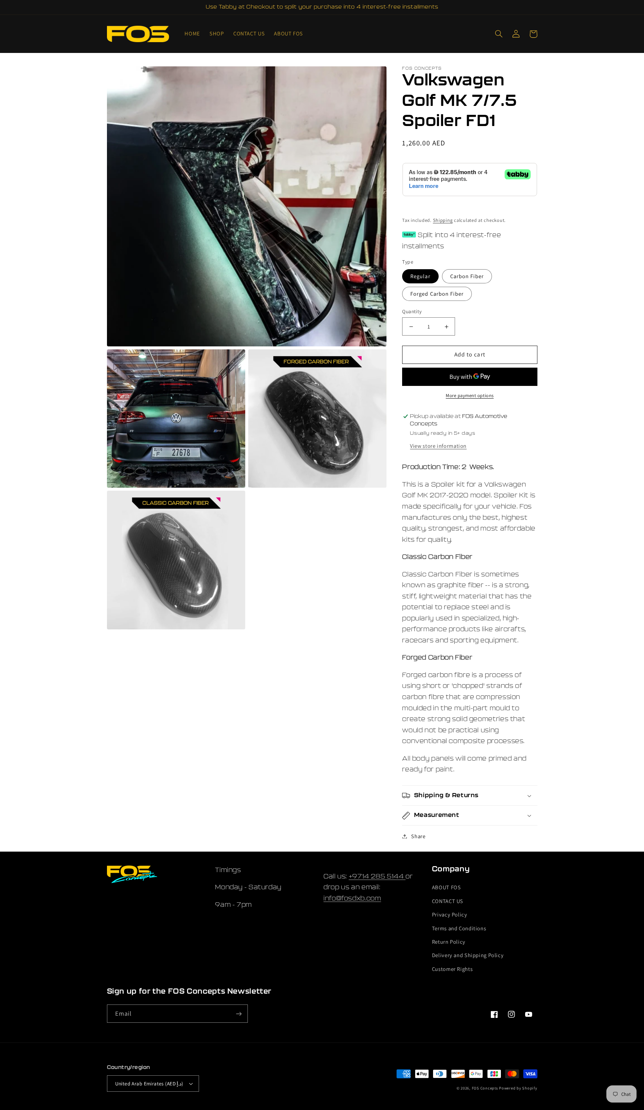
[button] (499, 34)
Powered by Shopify (518, 1088)
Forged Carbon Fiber (437, 293)
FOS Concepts (485, 1088)
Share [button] (418, 836)
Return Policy (448, 941)
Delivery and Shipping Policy (468, 955)
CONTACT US (447, 901)
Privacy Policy (449, 914)
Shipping (443, 220)
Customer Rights (452, 968)
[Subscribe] (238, 1013)
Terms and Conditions (459, 928)
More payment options (470, 395)
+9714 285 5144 (377, 877)
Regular (420, 276)
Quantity (412, 311)
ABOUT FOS (446, 887)
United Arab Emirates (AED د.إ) (149, 1083)
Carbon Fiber (467, 276)
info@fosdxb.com (352, 899)
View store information (438, 445)
